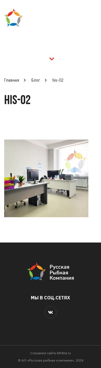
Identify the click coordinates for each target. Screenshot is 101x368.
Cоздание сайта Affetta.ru (50, 353)
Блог (35, 80)
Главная (11, 80)
